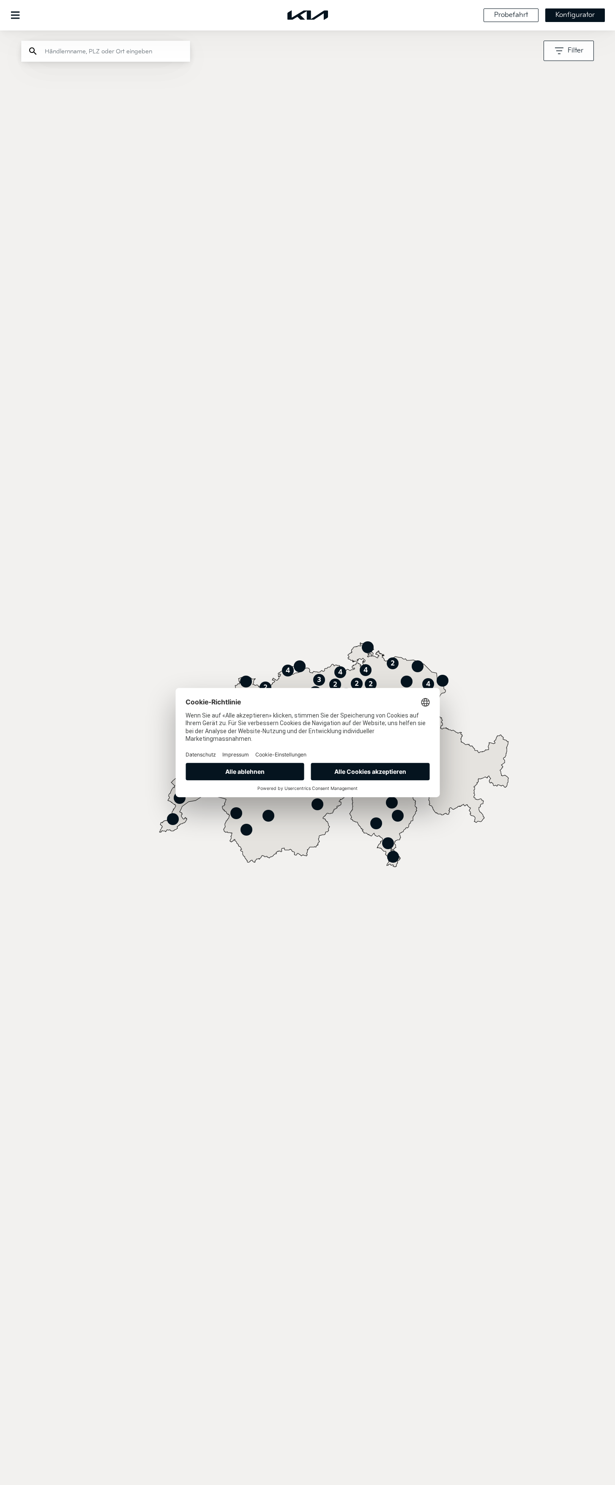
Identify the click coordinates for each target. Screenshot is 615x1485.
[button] (418, 666)
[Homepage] (308, 15)
